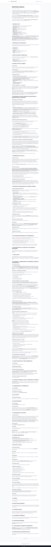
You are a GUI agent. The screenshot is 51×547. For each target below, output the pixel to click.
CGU (42, 1)
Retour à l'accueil (25, 538)
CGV (40, 1)
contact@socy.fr (28, 543)
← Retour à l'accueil (13, 1)
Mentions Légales (38, 1)
